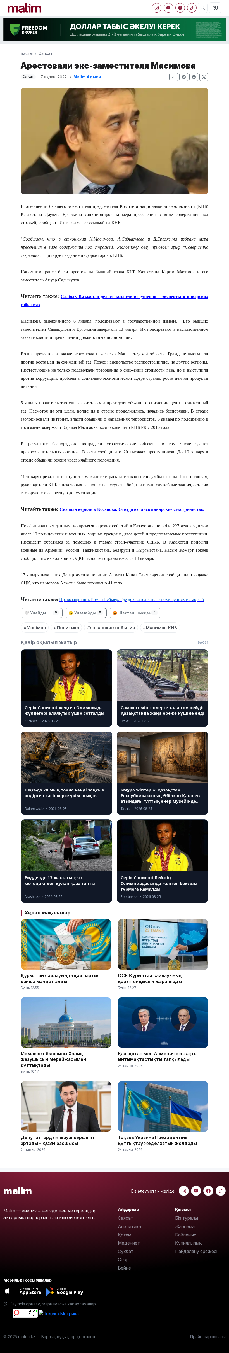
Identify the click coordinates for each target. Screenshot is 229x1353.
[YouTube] (168, 8)
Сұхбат (125, 1251)
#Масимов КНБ (160, 627)
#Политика (66, 627)
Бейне (124, 1268)
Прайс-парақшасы (208, 1336)
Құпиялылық (188, 1243)
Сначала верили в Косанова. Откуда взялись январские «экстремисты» (131, 509)
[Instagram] (156, 8)
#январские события (111, 627)
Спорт (124, 1259)
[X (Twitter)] (203, 77)
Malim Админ (87, 76)
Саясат (46, 53)
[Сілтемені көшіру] (173, 77)
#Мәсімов (35, 627)
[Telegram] (183, 77)
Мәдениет (129, 1243)
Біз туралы (186, 1218)
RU (215, 8)
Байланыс (185, 1235)
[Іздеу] (203, 8)
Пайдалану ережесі (196, 1251)
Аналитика (129, 1226)
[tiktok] (192, 8)
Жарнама (185, 1226)
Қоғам (124, 1235)
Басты (27, 53)
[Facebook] (180, 8)
